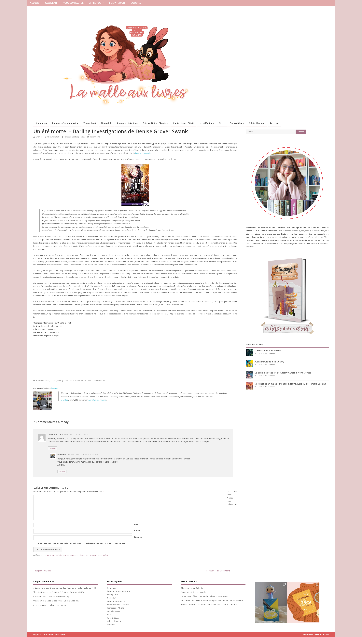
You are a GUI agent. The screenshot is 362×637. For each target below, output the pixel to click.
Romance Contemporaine (65, 123)
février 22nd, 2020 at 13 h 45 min (78, 434)
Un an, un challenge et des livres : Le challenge (54, 600)
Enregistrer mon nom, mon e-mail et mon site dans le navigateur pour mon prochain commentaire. (81, 543)
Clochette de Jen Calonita (268, 350)
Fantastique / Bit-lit (183, 123)
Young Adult (89, 123)
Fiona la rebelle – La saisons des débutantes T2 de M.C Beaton (209, 604)
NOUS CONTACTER (73, 2)
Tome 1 (90, 380)
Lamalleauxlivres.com (97, 399)
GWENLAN (51, 2)
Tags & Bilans (237, 123)
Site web (138, 537)
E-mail (137, 531)
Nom (136, 524)
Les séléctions (206, 123)
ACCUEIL (34, 2)
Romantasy (41, 123)
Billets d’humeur (257, 123)
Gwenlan (38, 137)
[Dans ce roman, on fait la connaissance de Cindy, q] (271, 603)
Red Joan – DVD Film (43, 571)
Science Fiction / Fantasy (155, 123)
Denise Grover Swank (77, 380)
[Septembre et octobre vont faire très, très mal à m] (303, 603)
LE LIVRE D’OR (117, 2)
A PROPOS (95, 2)
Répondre (52, 448)
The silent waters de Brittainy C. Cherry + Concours (56, 592)
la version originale (143, 153)
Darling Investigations (59, 380)
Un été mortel (99, 380)
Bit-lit (222, 123)
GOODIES (136, 2)
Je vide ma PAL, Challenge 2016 (47, 605)
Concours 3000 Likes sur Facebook (49, 596)
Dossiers (274, 123)
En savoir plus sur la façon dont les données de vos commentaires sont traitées (76, 555)
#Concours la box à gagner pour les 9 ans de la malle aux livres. (62, 588)
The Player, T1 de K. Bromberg (217, 571)
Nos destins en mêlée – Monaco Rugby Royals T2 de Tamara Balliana (290, 383)
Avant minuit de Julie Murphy (269, 361)
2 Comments (95, 137)
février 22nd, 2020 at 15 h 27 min (83, 454)
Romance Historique (127, 123)
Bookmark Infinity (43, 380)
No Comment (270, 354)
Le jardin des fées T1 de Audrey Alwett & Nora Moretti (283, 372)
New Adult (106, 123)
